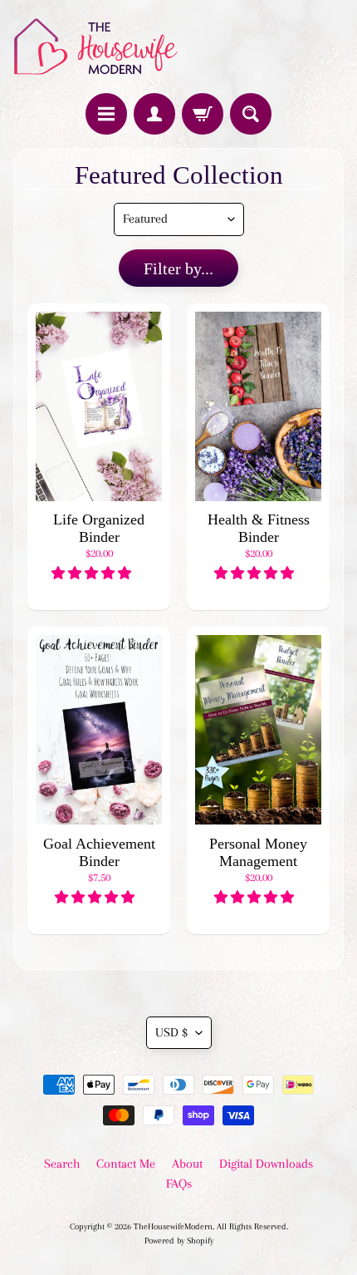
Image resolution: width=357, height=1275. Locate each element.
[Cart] (202, 114)
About (187, 1163)
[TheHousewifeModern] (95, 46)
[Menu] (106, 114)
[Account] (154, 114)
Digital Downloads (266, 1163)
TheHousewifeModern (173, 1226)
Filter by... (178, 268)
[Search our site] (250, 114)
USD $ (171, 1032)
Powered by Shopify (178, 1240)
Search (62, 1163)
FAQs (179, 1183)
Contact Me (125, 1163)
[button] (92, 573)
